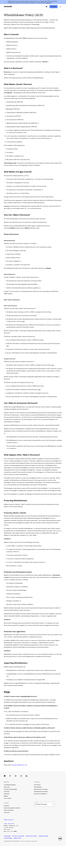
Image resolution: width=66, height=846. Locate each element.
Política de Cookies (31, 836)
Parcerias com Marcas (40, 794)
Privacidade (7, 836)
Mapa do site (17, 838)
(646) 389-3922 (9, 823)
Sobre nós (7, 787)
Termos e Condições (18, 836)
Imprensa (6, 794)
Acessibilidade (8, 838)
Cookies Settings (43, 836)
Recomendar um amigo (40, 789)
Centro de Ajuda (8, 810)
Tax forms (6, 812)
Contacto (6, 805)
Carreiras (6, 791)
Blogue (6, 796)
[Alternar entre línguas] (46, 6)
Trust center (7, 798)
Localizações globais (10, 785)
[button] (60, 6)
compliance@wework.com (19, 765)
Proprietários (38, 787)
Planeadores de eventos (41, 791)
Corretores (37, 785)
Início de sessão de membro (12, 808)
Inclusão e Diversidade (10, 789)
